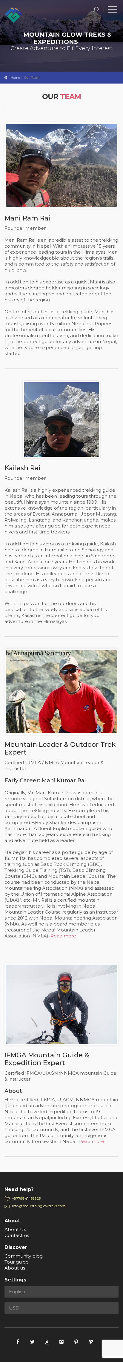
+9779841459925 (26, 1198)
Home (15, 77)
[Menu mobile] (112, 10)
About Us (15, 1229)
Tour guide (16, 1262)
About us (14, 1268)
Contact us (16, 1235)
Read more (63, 936)
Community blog (23, 1256)
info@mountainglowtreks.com (39, 1206)
